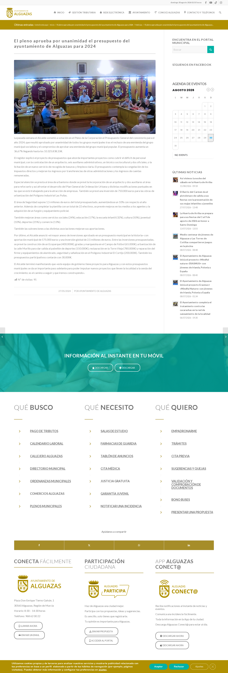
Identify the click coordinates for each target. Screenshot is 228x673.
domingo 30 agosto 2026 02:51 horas (186, 2)
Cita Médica (110, 468)
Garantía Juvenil (115, 493)
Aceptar (158, 666)
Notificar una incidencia (121, 506)
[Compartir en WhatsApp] (139, 545)
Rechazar (179, 666)
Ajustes (199, 666)
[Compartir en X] (89, 545)
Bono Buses (180, 499)
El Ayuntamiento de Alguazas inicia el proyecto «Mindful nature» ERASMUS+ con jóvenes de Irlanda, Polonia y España (196, 263)
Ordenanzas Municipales (50, 481)
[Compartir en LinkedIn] (189, 545)
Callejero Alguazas (46, 456)
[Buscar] (220, 12)
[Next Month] (212, 89)
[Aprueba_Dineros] (85, 97)
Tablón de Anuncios (117, 456)
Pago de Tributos (44, 431)
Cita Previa (180, 456)
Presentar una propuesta (192, 512)
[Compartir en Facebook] (39, 545)
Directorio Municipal (47, 468)
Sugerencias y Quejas (188, 468)
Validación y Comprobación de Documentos (186, 484)
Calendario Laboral (46, 443)
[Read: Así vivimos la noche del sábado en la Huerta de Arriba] (175, 180)
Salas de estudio (114, 431)
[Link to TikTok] (215, 2)
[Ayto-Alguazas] (19, 12)
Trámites (179, 443)
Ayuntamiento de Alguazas (95, 291)
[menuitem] (185, 2)
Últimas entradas (24, 24)
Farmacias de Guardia (119, 443)
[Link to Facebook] (205, 2)
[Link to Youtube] (210, 2)
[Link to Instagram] (220, 2)
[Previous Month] (208, 89)
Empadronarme (184, 431)
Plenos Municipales (46, 506)
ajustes (102, 669)
